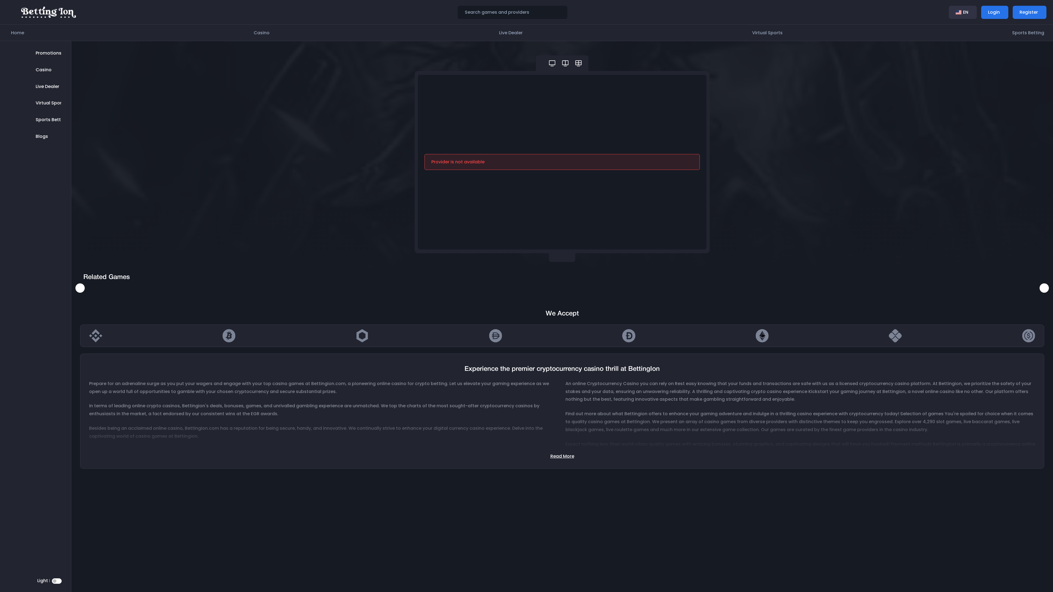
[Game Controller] (552, 63)
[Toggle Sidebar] (12, 12)
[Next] (1044, 288)
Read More (562, 456)
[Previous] (80, 288)
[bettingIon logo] (48, 12)
